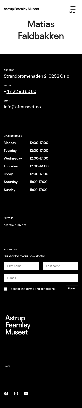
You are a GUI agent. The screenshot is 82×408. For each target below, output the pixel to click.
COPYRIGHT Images (15, 225)
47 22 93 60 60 (21, 91)
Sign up (72, 288)
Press (7, 365)
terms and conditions (40, 289)
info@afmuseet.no (22, 106)
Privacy (9, 218)
